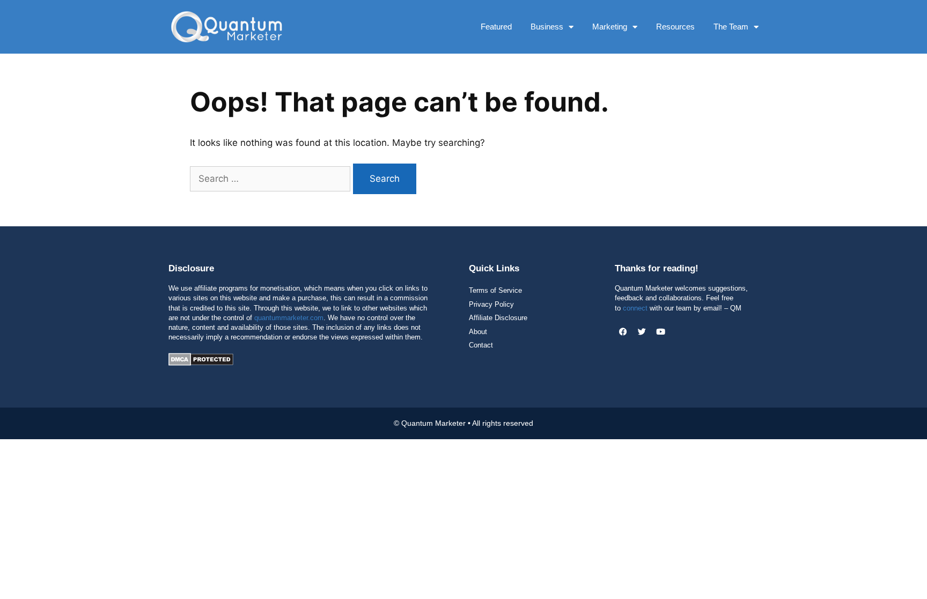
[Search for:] (271, 178)
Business (547, 26)
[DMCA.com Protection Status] (200, 362)
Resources (675, 26)
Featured (496, 26)
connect (635, 308)
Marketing (609, 26)
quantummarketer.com (288, 318)
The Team (730, 26)
